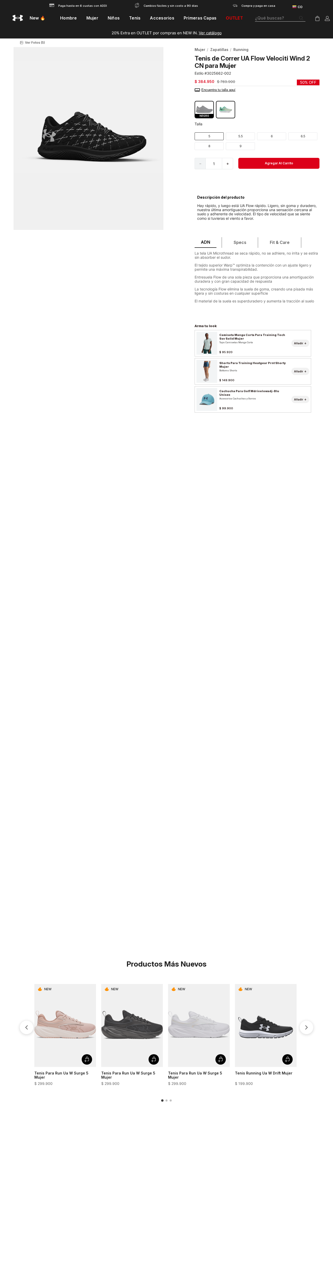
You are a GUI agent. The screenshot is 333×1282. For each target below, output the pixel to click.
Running (240, 49)
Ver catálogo (210, 32)
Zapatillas (219, 49)
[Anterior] (26, 1027)
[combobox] (280, 18)
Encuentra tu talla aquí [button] (218, 90)
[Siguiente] (306, 1027)
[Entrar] (327, 18)
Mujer (200, 49)
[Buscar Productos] (302, 18)
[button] (88, 42)
